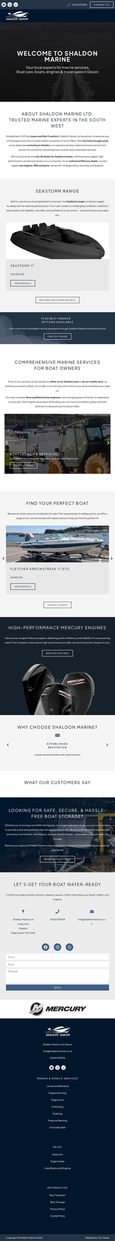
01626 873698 (57, 919)
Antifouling (57, 1106)
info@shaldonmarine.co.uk (57, 1051)
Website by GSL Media (97, 1237)
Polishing (57, 1113)
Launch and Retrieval (57, 1086)
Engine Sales (57, 1161)
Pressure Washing (57, 1120)
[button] (6, 442)
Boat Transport (58, 1195)
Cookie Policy (57, 1215)
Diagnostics (57, 1099)
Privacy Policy (57, 1208)
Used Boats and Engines (57, 1168)
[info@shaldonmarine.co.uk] (92, 912)
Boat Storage (57, 1202)
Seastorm (57, 1154)
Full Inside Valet (57, 1127)
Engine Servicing (57, 1092)
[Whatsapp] (15, 4)
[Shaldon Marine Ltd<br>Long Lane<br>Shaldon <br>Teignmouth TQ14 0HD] (23, 912)
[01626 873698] (57, 912)
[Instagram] (9, 4)
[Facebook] (3, 4)
